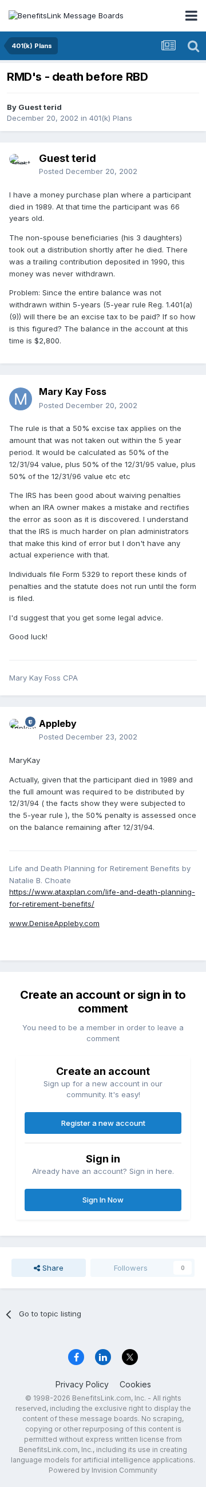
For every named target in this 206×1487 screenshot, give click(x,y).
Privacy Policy (82, 1384)
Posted (88, 171)
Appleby (58, 723)
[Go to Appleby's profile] (20, 730)
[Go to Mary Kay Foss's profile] (20, 398)
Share (52, 1267)
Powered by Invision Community (103, 1470)
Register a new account (103, 1123)
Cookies (135, 1384)
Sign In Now (103, 1199)
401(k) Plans (110, 117)
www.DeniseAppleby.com (54, 923)
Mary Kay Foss (72, 391)
